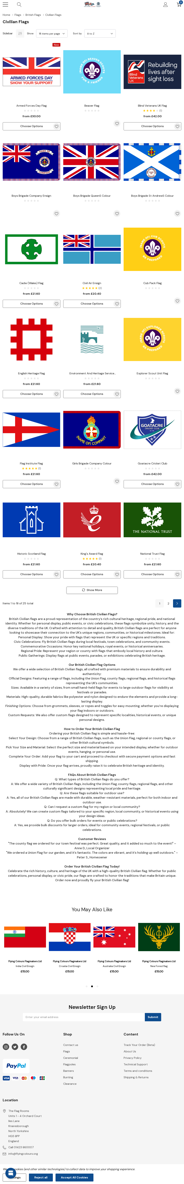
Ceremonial (70, 1058)
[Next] (177, 603)
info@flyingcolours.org (23, 1154)
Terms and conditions (138, 1071)
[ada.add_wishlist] (56, 126)
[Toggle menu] (5, 4)
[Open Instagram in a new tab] (6, 1047)
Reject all (40, 1177)
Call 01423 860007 (21, 1147)
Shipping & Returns (136, 1077)
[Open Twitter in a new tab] (15, 1047)
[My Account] (165, 4)
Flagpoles (69, 1064)
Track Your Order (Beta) (139, 1045)
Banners (68, 1071)
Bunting (68, 1077)
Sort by (77, 33)
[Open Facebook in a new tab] (24, 1047)
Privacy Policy (133, 1058)
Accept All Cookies (74, 1177)
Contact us (70, 1045)
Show (30, 33)
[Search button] (19, 4)
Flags (66, 1051)
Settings (14, 1177)
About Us (130, 1051)
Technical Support (136, 1064)
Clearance (70, 1084)
